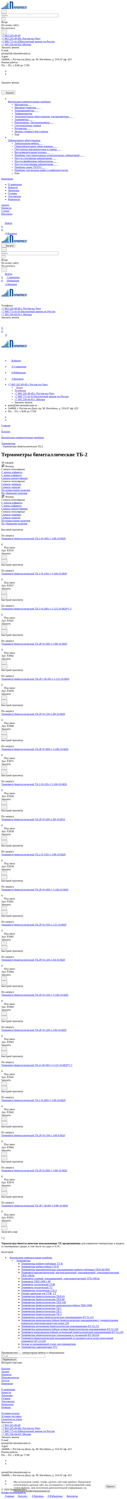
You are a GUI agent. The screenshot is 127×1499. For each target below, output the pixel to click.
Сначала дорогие (10, 487)
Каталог (5, 1368)
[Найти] (4, 32)
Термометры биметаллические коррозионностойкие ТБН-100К (56, 1305)
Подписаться (9, 1359)
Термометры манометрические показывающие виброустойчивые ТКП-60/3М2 (65, 1269)
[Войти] (2, 324)
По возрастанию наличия (15, 490)
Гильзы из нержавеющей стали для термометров (48, 1344)
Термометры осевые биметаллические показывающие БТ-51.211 (57, 1317)
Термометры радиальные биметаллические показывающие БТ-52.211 (60, 1326)
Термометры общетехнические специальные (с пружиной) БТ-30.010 (60, 1335)
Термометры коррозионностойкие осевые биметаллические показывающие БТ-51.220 (69, 1329)
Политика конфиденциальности (32, 1490)
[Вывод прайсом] (7, 526)
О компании (15, 184)
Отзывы (12, 193)
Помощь (6, 1407)
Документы (14, 196)
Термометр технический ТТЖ (38, 1284)
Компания (7, 1383)
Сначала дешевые (11, 484)
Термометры (23, 1260)
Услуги (5, 1380)
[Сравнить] (4, 561)
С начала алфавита (11, 472)
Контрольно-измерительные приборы (31, 1257)
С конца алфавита (11, 475)
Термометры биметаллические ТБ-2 (41, 1311)
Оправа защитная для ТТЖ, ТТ (38, 1293)
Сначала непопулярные (14, 478)
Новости (13, 187)
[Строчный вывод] (4, 526)
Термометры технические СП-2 (39, 1290)
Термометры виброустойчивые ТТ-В (42, 1263)
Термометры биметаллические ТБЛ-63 (43, 1296)
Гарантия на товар (11, 1419)
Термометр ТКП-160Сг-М (35, 1281)
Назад (19, 387)
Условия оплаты (10, 1413)
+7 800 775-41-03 (28, 41)
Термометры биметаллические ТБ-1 (41, 1308)
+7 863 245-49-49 (10, 35)
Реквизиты (14, 199)
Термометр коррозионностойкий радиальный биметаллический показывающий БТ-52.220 (72, 1332)
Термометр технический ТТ (37, 1287)
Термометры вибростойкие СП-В (40, 1266)
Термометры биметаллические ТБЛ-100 (43, 1302)
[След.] (1, 1234)
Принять (110, 1486)
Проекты (6, 1374)
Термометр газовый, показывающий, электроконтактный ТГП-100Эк (60, 1278)
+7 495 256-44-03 (16, 44)
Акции (5, 1371)
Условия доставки (11, 1416)
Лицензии (13, 190)
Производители (10, 1377)
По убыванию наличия (14, 493)
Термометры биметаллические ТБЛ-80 (43, 1299)
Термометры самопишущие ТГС (39, 1347)
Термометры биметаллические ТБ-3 (41, 1314)
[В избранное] (4, 557)
